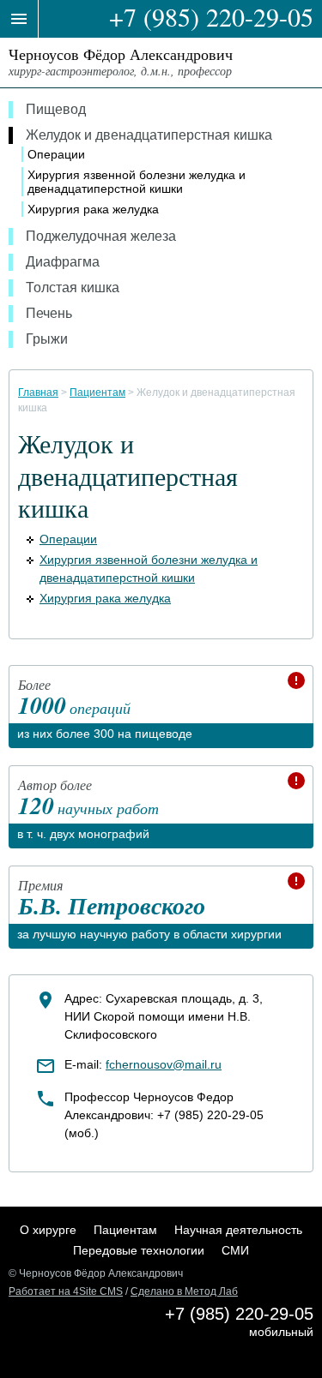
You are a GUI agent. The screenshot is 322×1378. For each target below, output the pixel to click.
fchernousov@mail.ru (164, 1064)
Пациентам (97, 392)
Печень (49, 313)
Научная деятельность (238, 1230)
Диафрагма (63, 262)
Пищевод (56, 109)
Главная (38, 392)
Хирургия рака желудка (93, 209)
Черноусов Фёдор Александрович (121, 61)
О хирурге (48, 1230)
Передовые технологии (138, 1250)
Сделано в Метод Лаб (184, 1291)
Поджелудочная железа (101, 236)
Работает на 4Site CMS (66, 1291)
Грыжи (47, 339)
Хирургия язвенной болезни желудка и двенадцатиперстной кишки (136, 181)
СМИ (235, 1250)
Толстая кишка (72, 287)
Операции (56, 154)
